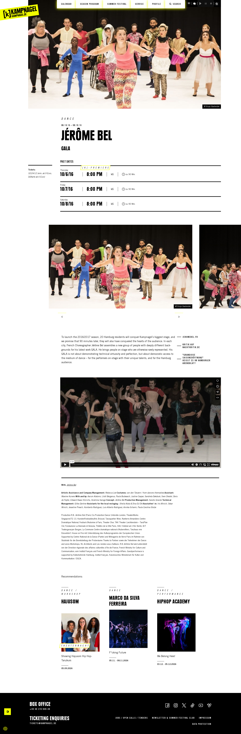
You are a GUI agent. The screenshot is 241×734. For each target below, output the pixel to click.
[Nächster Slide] (179, 317)
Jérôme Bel (71, 485)
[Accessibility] (194, 3)
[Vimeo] (209, 705)
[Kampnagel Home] (19, 10)
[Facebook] (167, 705)
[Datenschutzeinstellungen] (5, 728)
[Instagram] (176, 705)
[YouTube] (201, 705)
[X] (184, 705)
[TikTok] (192, 705)
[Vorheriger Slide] (62, 317)
